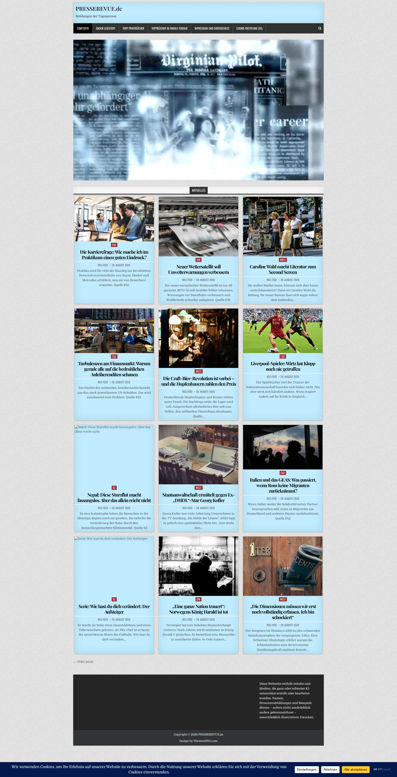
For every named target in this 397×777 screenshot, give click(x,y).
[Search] (319, 28)
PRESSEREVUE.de (99, 8)
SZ (114, 488)
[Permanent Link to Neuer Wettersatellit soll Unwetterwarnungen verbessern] (198, 226)
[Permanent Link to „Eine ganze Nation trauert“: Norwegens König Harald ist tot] (198, 566)
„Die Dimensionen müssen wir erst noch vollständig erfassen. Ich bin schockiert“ (283, 611)
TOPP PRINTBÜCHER (133, 28)
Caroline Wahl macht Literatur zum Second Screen (283, 269)
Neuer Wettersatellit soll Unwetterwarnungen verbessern (198, 269)
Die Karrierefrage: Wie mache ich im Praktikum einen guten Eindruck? (114, 254)
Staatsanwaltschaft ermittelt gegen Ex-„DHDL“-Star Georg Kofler (198, 497)
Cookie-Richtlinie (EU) (249, 28)
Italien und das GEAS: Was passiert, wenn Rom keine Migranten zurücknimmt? (283, 485)
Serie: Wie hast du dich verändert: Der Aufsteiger (114, 609)
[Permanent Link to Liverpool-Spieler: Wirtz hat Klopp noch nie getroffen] (283, 331)
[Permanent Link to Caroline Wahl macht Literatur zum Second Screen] (283, 226)
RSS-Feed (103, 265)
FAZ (114, 245)
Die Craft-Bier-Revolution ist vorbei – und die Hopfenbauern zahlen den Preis (198, 381)
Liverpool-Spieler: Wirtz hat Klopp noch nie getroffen (283, 366)
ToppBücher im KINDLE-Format (169, 28)
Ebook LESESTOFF (105, 28)
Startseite (83, 28)
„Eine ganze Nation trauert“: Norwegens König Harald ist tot (198, 609)
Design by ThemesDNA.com (198, 741)
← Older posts (83, 661)
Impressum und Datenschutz (212, 28)
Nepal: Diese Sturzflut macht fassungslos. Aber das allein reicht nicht (114, 497)
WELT (283, 260)
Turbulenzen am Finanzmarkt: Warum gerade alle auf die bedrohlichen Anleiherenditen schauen (114, 368)
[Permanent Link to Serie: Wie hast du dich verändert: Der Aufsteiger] (114, 566)
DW (198, 260)
